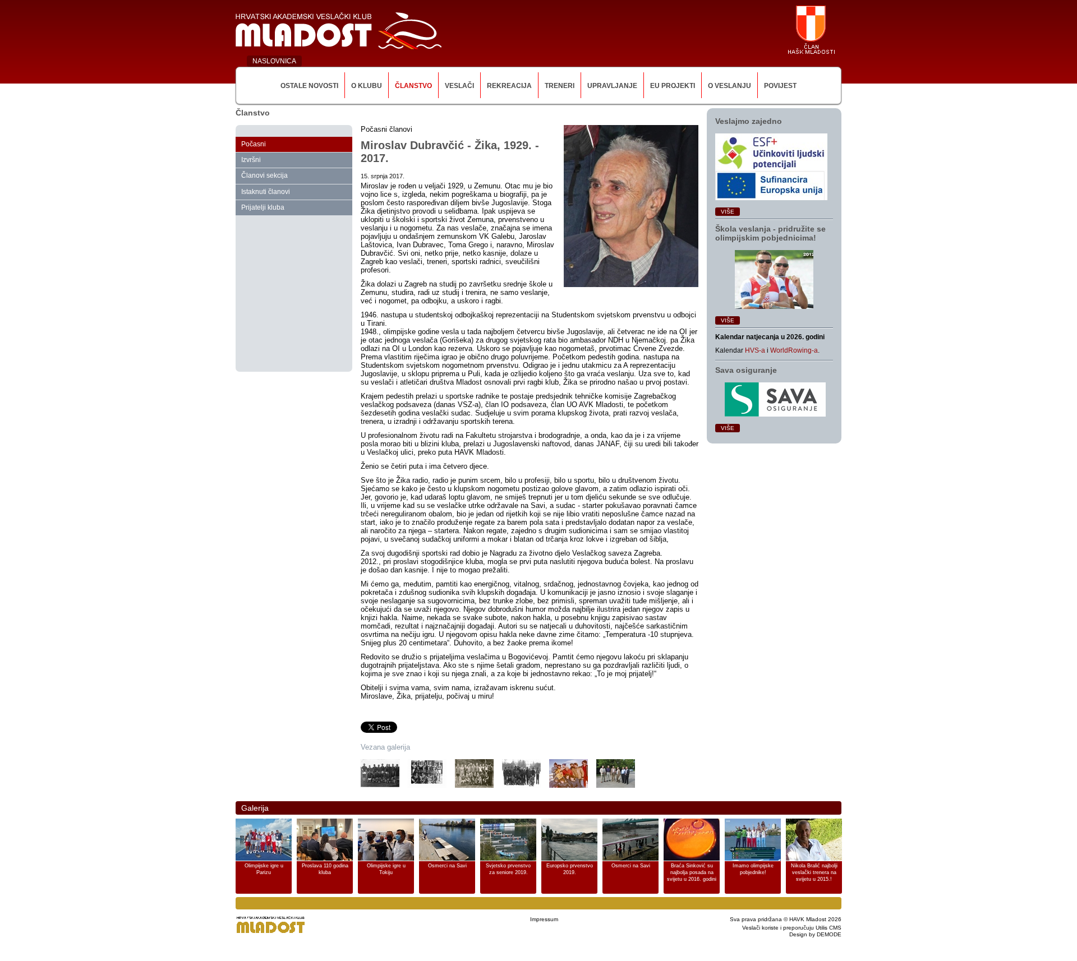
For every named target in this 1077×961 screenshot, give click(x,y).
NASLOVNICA (274, 61)
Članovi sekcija (264, 175)
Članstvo (413, 86)
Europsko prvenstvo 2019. (569, 869)
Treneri (559, 86)
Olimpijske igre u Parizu (264, 869)
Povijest (780, 86)
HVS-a (755, 350)
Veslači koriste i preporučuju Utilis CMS (791, 928)
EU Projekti (672, 86)
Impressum (544, 919)
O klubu (366, 86)
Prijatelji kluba (262, 207)
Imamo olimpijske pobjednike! (753, 869)
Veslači (459, 86)
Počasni (253, 144)
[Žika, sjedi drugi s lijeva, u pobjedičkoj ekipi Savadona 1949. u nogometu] (427, 773)
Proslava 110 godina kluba (325, 869)
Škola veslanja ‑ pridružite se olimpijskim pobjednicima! (770, 233)
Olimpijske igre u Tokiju (386, 869)
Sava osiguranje (746, 370)
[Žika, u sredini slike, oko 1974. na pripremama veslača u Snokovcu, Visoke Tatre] (568, 773)
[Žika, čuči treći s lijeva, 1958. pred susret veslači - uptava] (474, 773)
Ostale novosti (309, 86)
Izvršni (251, 160)
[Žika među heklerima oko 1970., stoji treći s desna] (521, 773)
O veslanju (729, 86)
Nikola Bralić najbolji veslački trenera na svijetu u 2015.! (814, 872)
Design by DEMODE (815, 934)
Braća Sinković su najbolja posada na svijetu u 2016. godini (691, 872)
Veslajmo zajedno (748, 121)
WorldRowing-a (794, 350)
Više (727, 212)
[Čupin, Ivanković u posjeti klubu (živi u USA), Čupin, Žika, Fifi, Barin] (615, 773)
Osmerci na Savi (447, 865)
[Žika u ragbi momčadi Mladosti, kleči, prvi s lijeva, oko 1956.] (380, 773)
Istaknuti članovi (265, 192)
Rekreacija (509, 86)
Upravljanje (612, 86)
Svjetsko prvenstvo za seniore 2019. (508, 869)
